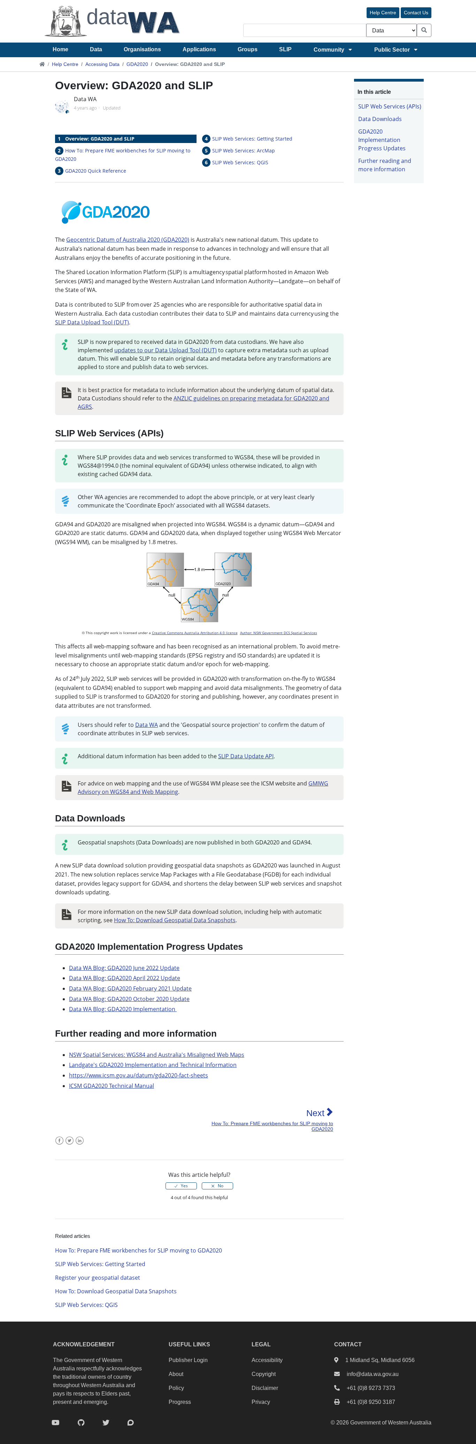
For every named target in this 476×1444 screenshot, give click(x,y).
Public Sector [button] (392, 50)
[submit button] (424, 30)
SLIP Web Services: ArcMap (243, 150)
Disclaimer (265, 1388)
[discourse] (130, 1422)
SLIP (285, 49)
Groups (248, 49)
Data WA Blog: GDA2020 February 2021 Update (130, 988)
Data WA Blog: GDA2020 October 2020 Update (129, 999)
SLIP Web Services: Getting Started (252, 138)
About (176, 1374)
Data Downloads (380, 119)
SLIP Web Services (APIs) (389, 106)
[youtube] (55, 1422)
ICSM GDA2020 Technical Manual (111, 1086)
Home (60, 49)
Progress (180, 1402)
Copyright (264, 1374)
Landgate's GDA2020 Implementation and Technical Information (153, 1065)
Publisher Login (188, 1360)
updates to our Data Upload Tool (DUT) (165, 350)
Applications (199, 49)
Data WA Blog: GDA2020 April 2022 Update (124, 978)
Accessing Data (102, 64)
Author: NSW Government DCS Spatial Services (278, 632)
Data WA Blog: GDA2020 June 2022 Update (124, 968)
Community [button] (329, 50)
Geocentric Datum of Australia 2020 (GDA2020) (127, 239)
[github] (81, 1422)
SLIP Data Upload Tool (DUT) (92, 322)
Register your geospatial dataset (97, 1277)
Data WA (146, 725)
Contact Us (416, 12)
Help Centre (383, 12)
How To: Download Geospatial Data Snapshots (175, 920)
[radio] (181, 1185)
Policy (176, 1388)
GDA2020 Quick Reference (95, 170)
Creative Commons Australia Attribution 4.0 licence (195, 632)
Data (96, 49)
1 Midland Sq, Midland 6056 (380, 1360)
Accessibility (267, 1360)
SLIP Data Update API (246, 756)
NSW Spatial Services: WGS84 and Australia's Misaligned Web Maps (156, 1055)
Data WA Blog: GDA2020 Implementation (123, 1009)
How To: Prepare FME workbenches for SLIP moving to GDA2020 (138, 1250)
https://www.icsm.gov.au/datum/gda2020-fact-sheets (138, 1075)
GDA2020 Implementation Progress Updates (382, 140)
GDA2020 (137, 64)
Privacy (261, 1402)
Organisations (142, 49)
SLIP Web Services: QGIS (240, 162)
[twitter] (106, 1422)
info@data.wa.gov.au (373, 1374)
